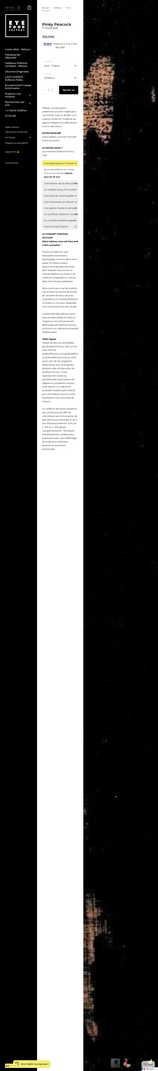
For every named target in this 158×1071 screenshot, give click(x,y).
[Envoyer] (18, 6)
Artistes (57, 8)
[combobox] (12, 7)
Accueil (45, 8)
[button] (60, 163)
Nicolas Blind (52, 27)
